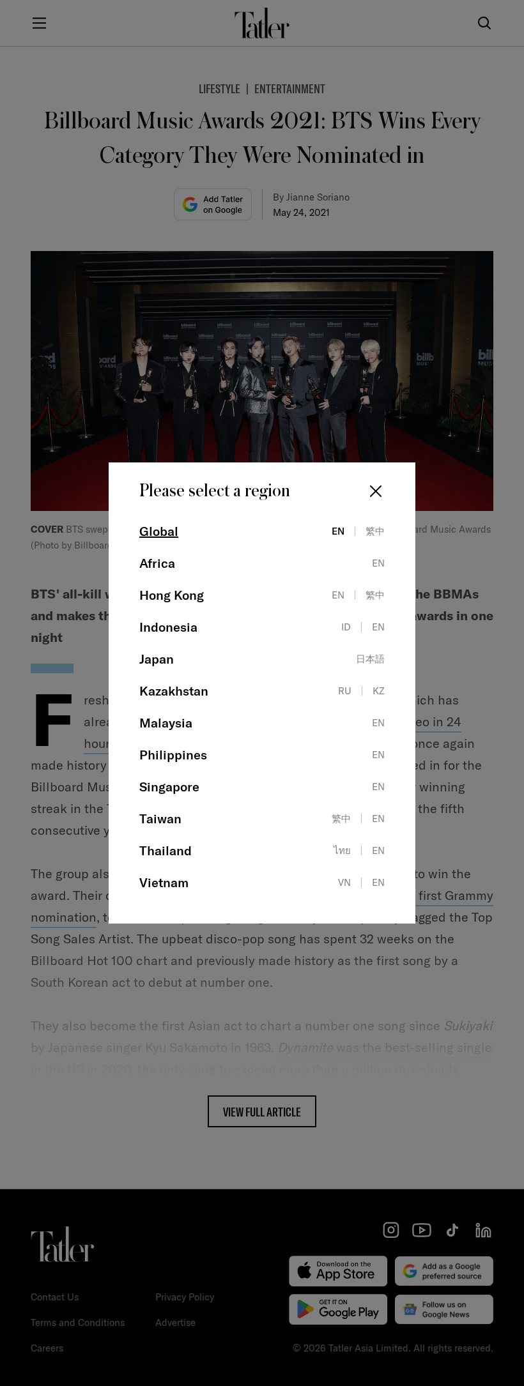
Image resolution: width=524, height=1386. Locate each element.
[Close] (376, 491)
